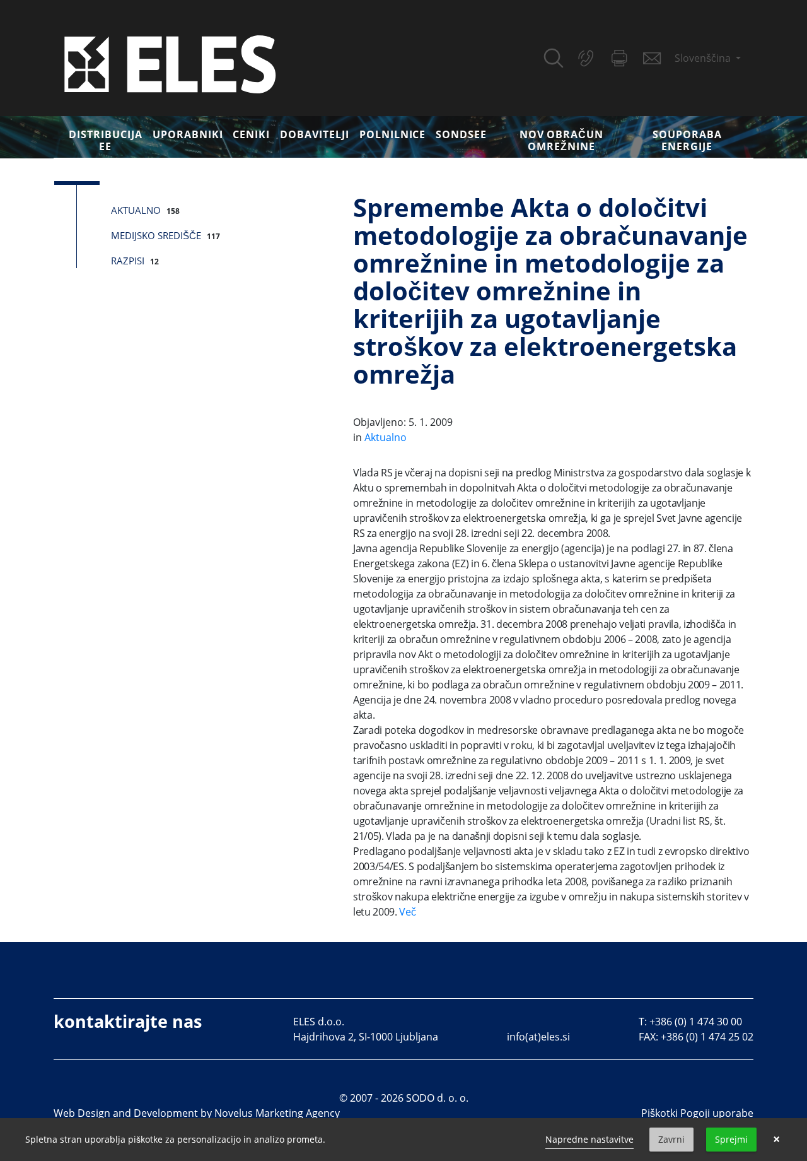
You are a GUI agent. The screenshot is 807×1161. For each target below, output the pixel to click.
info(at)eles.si (538, 1037)
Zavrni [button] (671, 1139)
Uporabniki (188, 134)
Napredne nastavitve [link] (589, 1139)
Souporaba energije (687, 140)
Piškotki (659, 1113)
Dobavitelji (314, 134)
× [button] (776, 1139)
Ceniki (251, 134)
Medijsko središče (156, 235)
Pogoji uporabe (716, 1113)
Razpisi (127, 260)
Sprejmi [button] (731, 1139)
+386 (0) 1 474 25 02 (707, 1037)
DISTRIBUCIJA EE (105, 140)
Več (407, 912)
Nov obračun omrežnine (562, 140)
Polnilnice (392, 134)
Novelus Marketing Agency (277, 1113)
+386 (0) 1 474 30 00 (695, 1021)
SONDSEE (461, 134)
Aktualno (136, 210)
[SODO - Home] (170, 63)
